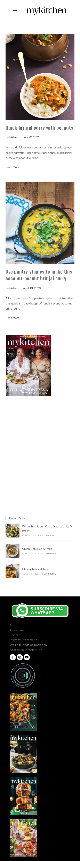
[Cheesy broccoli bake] (12, 571)
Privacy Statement (23, 640)
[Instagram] (20, 657)
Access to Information (26, 650)
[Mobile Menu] (14, 11)
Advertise (17, 630)
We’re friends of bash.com (29, 645)
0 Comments (49, 535)
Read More (12, 167)
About (14, 625)
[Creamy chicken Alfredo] (12, 551)
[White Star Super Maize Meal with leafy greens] (12, 530)
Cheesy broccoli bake (36, 569)
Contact (16, 635)
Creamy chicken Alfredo (37, 548)
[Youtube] (27, 657)
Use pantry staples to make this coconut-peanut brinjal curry (39, 275)
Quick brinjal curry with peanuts (39, 127)
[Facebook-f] (13, 657)
